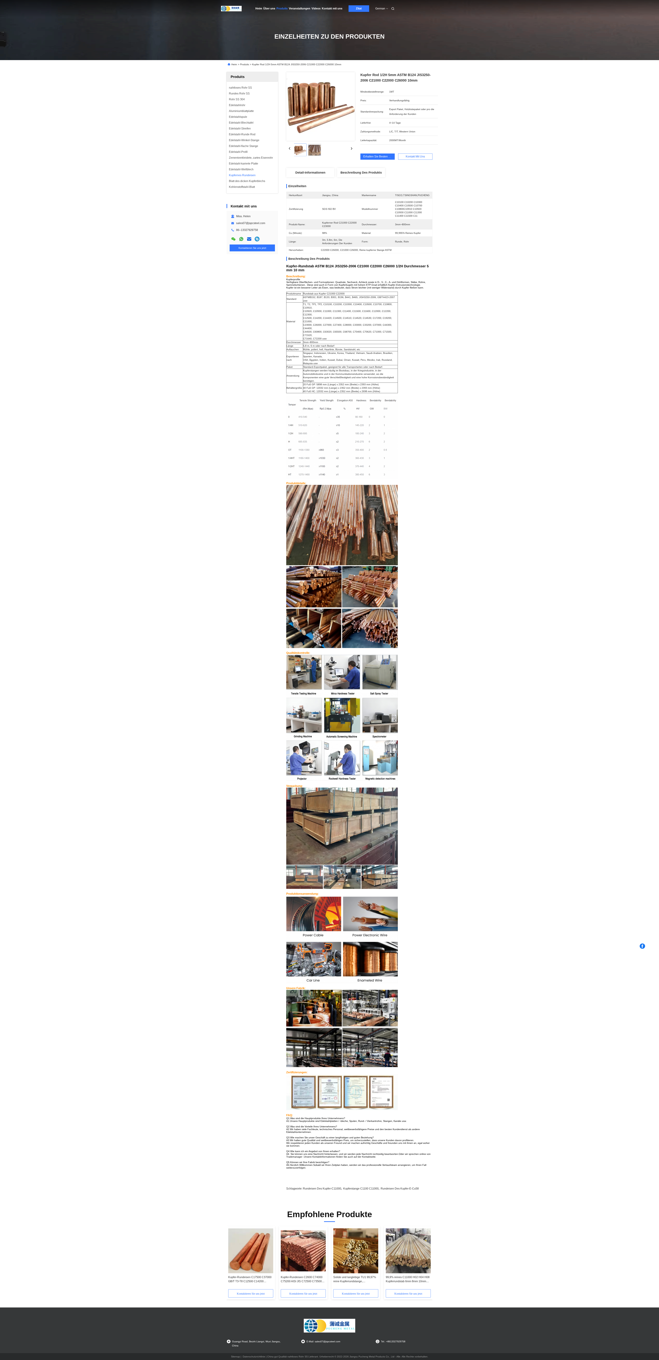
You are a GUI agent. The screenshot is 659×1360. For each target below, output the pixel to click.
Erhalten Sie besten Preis (379, 156)
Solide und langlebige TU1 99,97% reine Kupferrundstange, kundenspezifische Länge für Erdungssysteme (354, 1279)
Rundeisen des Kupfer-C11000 (322, 1188)
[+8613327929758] (257, 239)
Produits (282, 8)
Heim (258, 8)
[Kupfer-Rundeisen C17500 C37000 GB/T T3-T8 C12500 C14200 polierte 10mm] (250, 1251)
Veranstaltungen (299, 8)
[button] (359, 283)
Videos (316, 8)
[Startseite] (231, 8)
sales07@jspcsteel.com (250, 223)
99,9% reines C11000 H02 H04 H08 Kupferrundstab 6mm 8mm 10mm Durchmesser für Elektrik (408, 1279)
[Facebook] (642, 946)
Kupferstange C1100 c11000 (361, 1188)
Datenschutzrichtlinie (254, 1356)
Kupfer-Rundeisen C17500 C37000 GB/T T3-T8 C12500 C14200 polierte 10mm (249, 1279)
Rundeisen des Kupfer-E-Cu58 (400, 1188)
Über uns (269, 8)
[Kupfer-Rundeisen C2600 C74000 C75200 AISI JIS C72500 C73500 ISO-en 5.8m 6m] (303, 1251)
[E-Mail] (249, 239)
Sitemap (235, 1356)
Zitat (359, 8)
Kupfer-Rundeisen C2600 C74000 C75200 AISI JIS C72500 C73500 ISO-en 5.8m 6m (301, 1279)
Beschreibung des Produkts (361, 172)
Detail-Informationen (310, 172)
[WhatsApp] (241, 239)
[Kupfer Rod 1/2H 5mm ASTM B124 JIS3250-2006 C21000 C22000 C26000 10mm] (320, 106)
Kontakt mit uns (332, 8)
